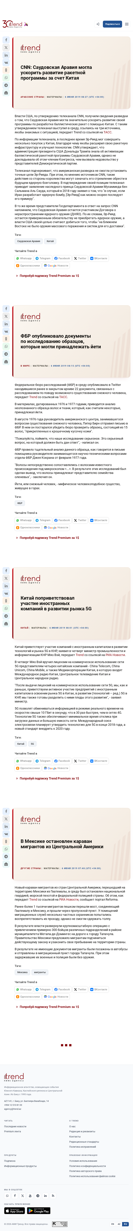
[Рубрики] (126, 24)
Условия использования (83, 1161)
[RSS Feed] (53, 1196)
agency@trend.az (12, 1109)
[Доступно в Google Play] (38, 1210)
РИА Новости (115, 655)
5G (32, 743)
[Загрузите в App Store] (14, 1210)
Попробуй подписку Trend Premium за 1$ (49, 276)
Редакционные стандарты (84, 1141)
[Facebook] (15, 1196)
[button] (6, 40)
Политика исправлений (82, 1146)
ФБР (19, 503)
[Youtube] (30, 1196)
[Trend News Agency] (14, 1077)
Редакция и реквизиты (82, 1131)
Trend (33, 397)
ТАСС (108, 132)
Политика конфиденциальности (87, 1166)
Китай (50, 241)
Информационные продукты (20, 1166)
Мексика (22, 972)
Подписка (9, 1161)
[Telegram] (38, 1196)
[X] (22, 1196)
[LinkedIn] (45, 1196)
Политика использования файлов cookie (92, 1176)
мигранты (40, 972)
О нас (72, 1126)
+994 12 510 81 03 (13, 1105)
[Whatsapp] (7, 1196)
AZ (119, 1224)
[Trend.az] (15, 24)
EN (112, 1224)
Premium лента (12, 1131)
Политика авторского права (85, 1171)
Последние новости (15, 1126)
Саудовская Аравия (28, 241)
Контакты (75, 1136)
